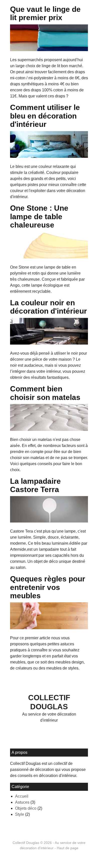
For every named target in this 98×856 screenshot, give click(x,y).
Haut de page (67, 848)
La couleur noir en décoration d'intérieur (48, 306)
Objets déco (25, 808)
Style (19, 814)
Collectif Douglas (26, 843)
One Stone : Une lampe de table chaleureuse (39, 216)
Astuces (22, 802)
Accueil (21, 796)
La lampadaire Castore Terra (35, 485)
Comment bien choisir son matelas (45, 392)
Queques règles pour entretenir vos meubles (47, 587)
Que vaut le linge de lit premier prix (45, 13)
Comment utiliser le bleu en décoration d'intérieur (45, 115)
